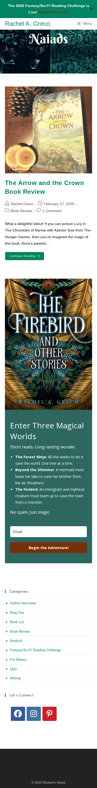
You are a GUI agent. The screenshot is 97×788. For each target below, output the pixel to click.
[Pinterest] (49, 714)
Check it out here (53, 12)
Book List (17, 622)
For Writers (18, 660)
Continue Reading (26, 257)
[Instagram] (34, 714)
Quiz (13, 669)
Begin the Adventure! (49, 547)
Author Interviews (23, 603)
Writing (15, 678)
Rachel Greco (22, 204)
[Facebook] (18, 714)
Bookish (16, 641)
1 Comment (52, 211)
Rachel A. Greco (27, 23)
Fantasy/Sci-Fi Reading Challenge (35, 650)
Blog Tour (17, 613)
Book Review (21, 211)
